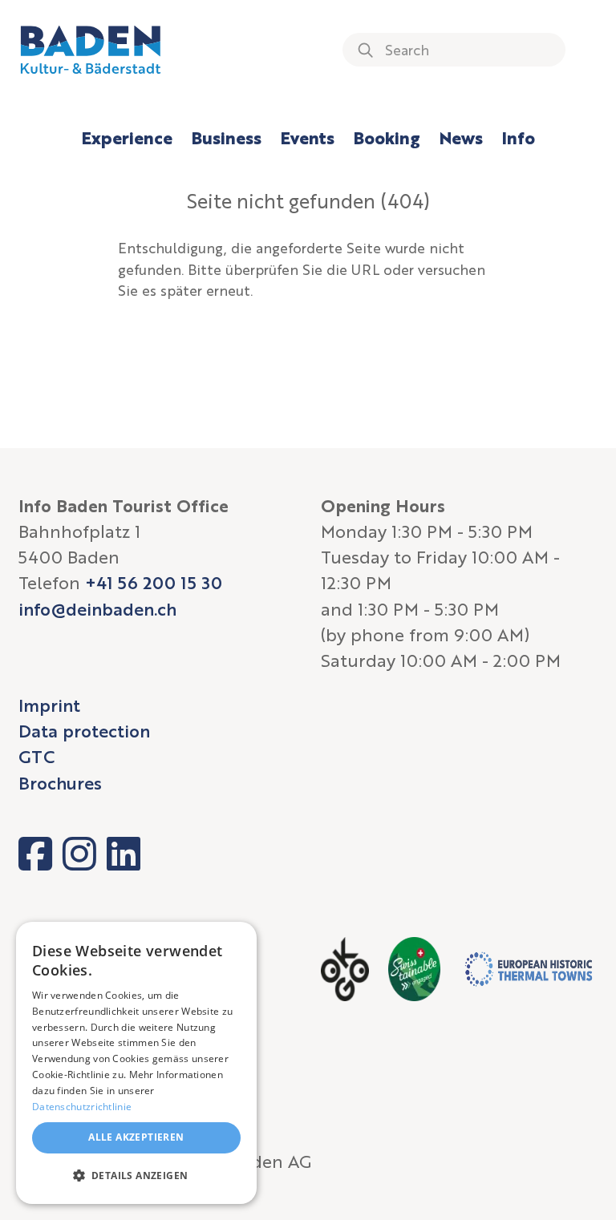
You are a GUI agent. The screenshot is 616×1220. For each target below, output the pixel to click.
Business (226, 137)
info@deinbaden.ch (97, 608)
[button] (136, 1176)
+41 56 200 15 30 (153, 582)
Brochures (60, 782)
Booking (387, 137)
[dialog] (136, 1063)
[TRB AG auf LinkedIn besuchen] (123, 853)
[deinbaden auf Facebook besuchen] (35, 853)
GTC (36, 756)
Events (307, 137)
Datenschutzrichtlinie (82, 1106)
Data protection (84, 730)
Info (518, 137)
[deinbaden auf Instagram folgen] (79, 853)
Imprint (49, 705)
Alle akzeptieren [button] (136, 1137)
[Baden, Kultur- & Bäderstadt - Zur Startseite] (90, 50)
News (461, 137)
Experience (127, 137)
